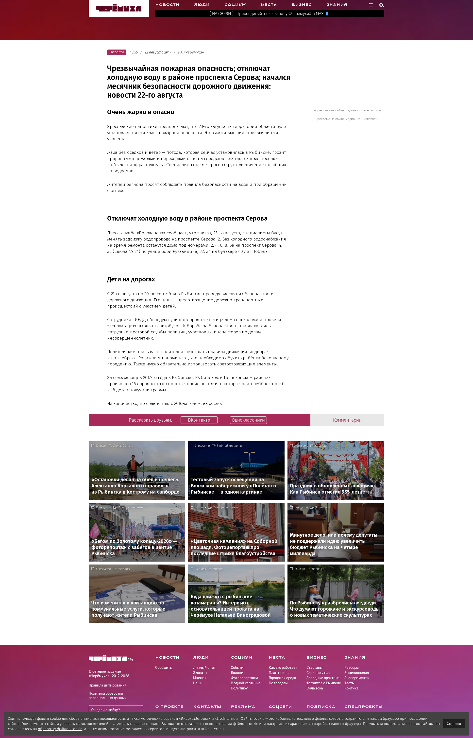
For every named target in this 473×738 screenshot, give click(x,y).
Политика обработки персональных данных (108, 695)
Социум (235, 5)
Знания (336, 5)
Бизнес (302, 5)
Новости (167, 5)
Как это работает (283, 668)
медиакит (352, 110)
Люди (202, 5)
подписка (320, 707)
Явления (238, 673)
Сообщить (163, 668)
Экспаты (200, 673)
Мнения (218, 569)
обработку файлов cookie (60, 729)
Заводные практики (322, 678)
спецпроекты (363, 707)
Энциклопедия (356, 673)
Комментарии (347, 420)
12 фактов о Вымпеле (323, 683)
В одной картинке (229, 445)
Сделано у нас (318, 673)
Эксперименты (356, 678)
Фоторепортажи (130, 507)
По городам (278, 683)
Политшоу (322, 507)
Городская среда (282, 678)
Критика (351, 688)
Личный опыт (123, 445)
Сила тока (314, 688)
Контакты (207, 707)
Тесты (349, 683)
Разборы (124, 569)
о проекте (169, 707)
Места (269, 5)
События (321, 445)
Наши (198, 683)
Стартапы (314, 668)
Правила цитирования (108, 685)
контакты (371, 110)
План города (279, 673)
